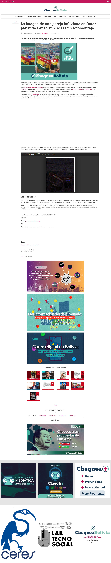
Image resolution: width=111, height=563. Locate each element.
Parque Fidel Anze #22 (92, 535)
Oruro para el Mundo (77, 89)
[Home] (55, 9)
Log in (23, 256)
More (55, 405)
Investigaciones (49, 16)
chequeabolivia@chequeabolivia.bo (92, 537)
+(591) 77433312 (92, 539)
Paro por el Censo (26, 245)
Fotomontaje (44, 33)
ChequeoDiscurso (34, 16)
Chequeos (19, 16)
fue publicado (35, 94)
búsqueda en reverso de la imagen (33, 87)
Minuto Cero (24, 89)
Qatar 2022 (36, 245)
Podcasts (62, 16)
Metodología (74, 16)
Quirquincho (88, 89)
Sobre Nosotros (89, 16)
